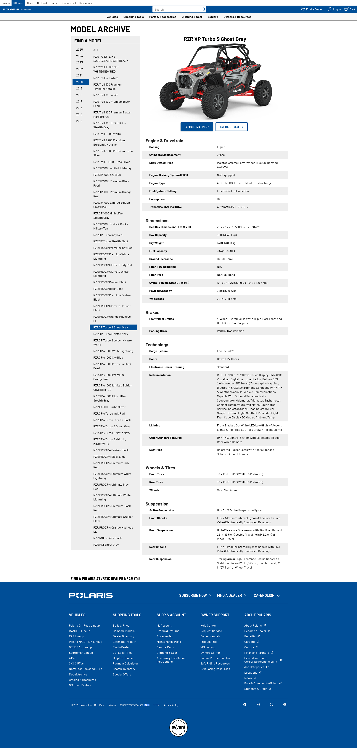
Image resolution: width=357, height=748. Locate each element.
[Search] (202, 9)
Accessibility (171, 705)
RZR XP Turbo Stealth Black (110, 241)
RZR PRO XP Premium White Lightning (111, 256)
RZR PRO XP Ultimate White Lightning (111, 273)
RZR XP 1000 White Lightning (112, 168)
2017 (79, 101)
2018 (79, 95)
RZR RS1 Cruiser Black (107, 538)
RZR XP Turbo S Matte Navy (110, 334)
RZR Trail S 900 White (107, 133)
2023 (79, 62)
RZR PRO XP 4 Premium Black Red (112, 508)
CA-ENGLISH (264, 595)
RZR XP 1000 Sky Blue (107, 174)
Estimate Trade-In (231, 127)
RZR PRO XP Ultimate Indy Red (112, 265)
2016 (79, 107)
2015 (79, 114)
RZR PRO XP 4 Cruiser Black (111, 450)
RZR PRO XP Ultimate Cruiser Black (112, 308)
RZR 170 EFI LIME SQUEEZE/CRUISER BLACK (110, 58)
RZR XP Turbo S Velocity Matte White (112, 342)
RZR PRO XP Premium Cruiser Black (112, 297)
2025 (79, 49)
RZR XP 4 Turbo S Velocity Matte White (109, 441)
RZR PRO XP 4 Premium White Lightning (112, 476)
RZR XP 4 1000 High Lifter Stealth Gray (109, 398)
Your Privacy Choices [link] (131, 704)
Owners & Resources (237, 16)
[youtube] (284, 705)
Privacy (112, 705)
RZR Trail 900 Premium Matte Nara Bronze (112, 114)
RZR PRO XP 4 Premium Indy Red (111, 465)
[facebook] (244, 705)
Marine (54, 2)
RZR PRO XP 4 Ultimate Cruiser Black (113, 519)
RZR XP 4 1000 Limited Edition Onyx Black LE (112, 387)
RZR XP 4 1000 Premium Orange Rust (108, 377)
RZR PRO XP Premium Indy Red (113, 247)
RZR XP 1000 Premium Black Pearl (111, 183)
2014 (79, 120)
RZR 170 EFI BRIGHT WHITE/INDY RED (106, 69)
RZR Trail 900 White (106, 95)
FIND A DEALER (229, 595)
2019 (79, 88)
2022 (79, 68)
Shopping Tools (133, 16)
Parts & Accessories (162, 16)
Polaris (6, 2)
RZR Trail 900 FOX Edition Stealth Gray (109, 125)
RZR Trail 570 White (105, 78)
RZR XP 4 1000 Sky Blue (108, 357)
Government (86, 2)
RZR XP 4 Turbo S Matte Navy (111, 432)
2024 (79, 56)
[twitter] (271, 705)
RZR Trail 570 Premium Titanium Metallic (107, 86)
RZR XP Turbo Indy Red (108, 235)
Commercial (69, 2)
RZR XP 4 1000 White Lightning (113, 351)
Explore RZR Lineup (197, 127)
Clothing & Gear (192, 16)
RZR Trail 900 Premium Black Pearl (111, 103)
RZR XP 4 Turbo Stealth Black (112, 420)
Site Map (99, 705)
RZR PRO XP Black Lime (108, 288)
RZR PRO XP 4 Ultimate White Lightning (112, 497)
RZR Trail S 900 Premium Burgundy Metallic (109, 142)
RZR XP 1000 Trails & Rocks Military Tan (110, 226)
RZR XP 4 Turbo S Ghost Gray (111, 426)
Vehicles (112, 16)
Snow (30, 2)
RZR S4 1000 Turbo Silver (109, 407)
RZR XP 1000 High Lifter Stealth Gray (108, 215)
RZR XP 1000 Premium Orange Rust (112, 194)
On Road (42, 2)
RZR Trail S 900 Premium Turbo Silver (113, 153)
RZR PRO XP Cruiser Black (109, 282)
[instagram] (258, 705)
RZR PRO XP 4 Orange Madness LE (113, 529)
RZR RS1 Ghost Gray (106, 544)
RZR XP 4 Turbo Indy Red (109, 413)
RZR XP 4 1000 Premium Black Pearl (112, 366)
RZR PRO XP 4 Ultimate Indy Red (110, 486)
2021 (79, 75)
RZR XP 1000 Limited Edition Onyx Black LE (111, 204)
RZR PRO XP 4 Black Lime (109, 456)
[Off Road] (17, 9)
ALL (96, 50)
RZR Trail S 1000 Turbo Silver (111, 161)
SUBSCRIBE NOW (193, 595)
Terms (156, 705)
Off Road (18, 2)
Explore (213, 16)
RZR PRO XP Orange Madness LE (112, 318)
